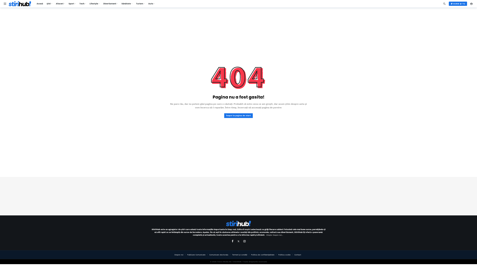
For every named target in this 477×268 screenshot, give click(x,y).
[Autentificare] (471, 4)
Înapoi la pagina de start (238, 116)
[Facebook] (232, 241)
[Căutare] (444, 4)
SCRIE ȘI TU (459, 4)
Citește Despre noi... (274, 235)
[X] (238, 241)
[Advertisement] (238, 196)
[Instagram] (244, 241)
